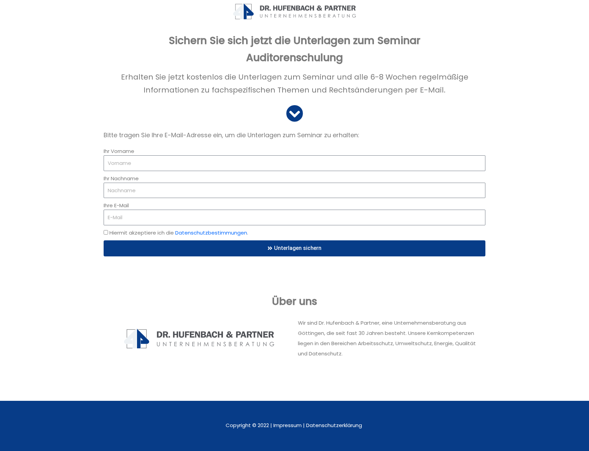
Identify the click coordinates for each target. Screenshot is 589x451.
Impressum (287, 425)
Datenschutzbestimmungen (211, 232)
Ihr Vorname (119, 151)
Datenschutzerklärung (334, 425)
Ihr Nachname (121, 178)
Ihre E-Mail (116, 205)
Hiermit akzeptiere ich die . (178, 232)
